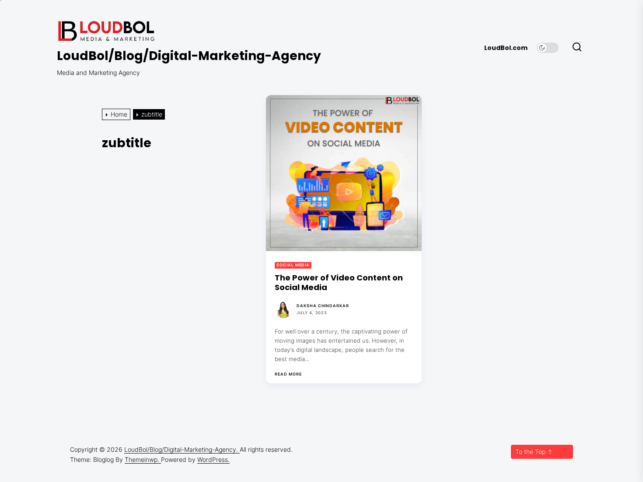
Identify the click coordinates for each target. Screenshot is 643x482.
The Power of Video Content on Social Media (339, 282)
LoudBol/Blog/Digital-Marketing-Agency (189, 56)
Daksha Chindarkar (323, 305)
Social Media (293, 264)
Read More (288, 374)
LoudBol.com (506, 48)
